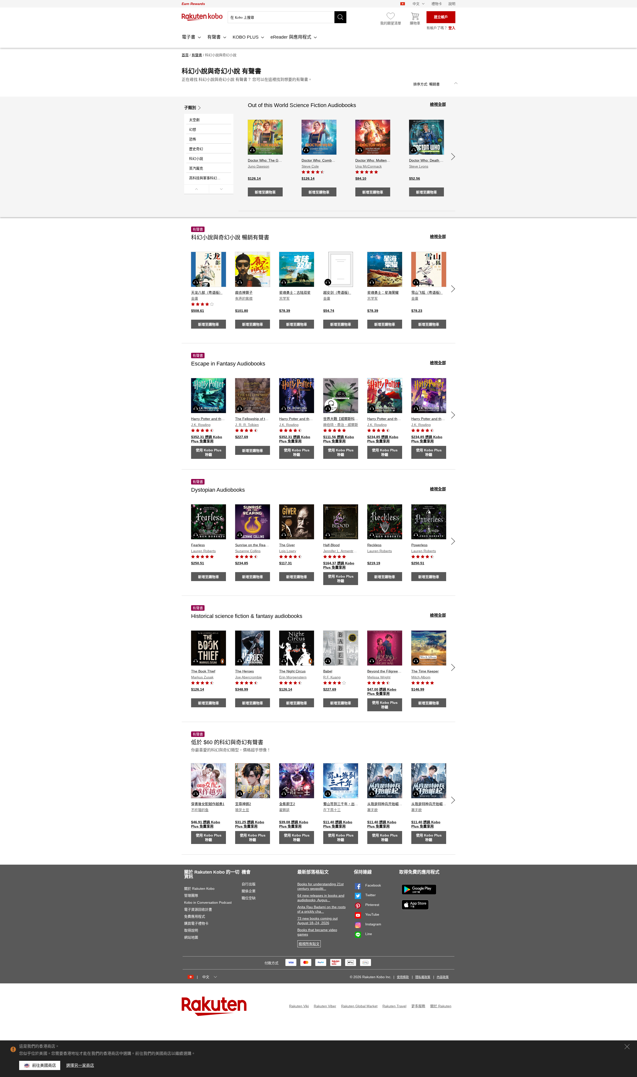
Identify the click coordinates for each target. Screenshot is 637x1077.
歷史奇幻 (196, 149)
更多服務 (418, 1006)
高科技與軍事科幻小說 (206, 178)
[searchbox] (287, 17)
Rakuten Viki (299, 1006)
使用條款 (403, 977)
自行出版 (249, 884)
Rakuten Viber (325, 1006)
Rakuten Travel (394, 1006)
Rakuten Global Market (359, 1006)
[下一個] (453, 156)
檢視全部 (438, 104)
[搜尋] (340, 17)
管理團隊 (191, 896)
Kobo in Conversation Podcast (208, 902)
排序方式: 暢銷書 (426, 84)
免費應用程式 (194, 916)
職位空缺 (249, 898)
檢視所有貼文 (309, 944)
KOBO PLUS (246, 37)
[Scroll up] (196, 189)
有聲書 (214, 37)
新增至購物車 (265, 192)
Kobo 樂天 (202, 17)
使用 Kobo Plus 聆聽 (208, 452)
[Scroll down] (221, 189)
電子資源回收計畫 (198, 909)
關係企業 (249, 891)
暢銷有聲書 (230, 237)
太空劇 (194, 120)
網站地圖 (191, 937)
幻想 (192, 129)
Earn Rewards (193, 4)
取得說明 (191, 930)
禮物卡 (436, 4)
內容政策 (443, 977)
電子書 (189, 37)
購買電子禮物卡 (196, 923)
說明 (451, 4)
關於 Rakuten (440, 1006)
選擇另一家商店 (80, 1065)
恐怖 (192, 139)
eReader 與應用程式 (291, 37)
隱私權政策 (422, 977)
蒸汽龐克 (196, 168)
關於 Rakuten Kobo (199, 889)
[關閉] (627, 1046)
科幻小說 (196, 159)
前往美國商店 (44, 1065)
